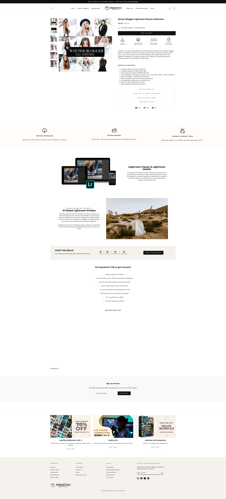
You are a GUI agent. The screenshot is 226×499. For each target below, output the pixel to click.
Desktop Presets (54, 475)
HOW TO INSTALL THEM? (147, 97)
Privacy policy (110, 467)
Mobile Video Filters (142, 8)
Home (73, 8)
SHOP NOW (70, 449)
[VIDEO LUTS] (113, 426)
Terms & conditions (111, 472)
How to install (79, 467)
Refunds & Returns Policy (113, 469)
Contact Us (79, 469)
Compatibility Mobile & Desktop (146, 93)
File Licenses (109, 477)
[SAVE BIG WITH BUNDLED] (155, 426)
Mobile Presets (54, 472)
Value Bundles (95, 8)
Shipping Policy (110, 475)
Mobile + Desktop (83, 8)
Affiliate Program (54, 469)
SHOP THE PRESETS (153, 252)
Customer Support (147, 102)
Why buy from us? (146, 89)
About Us (52, 467)
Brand (152, 8)
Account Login (54, 477)
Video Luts (129, 8)
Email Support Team (81, 475)
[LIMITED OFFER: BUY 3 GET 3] (70, 426)
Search (77, 472)
